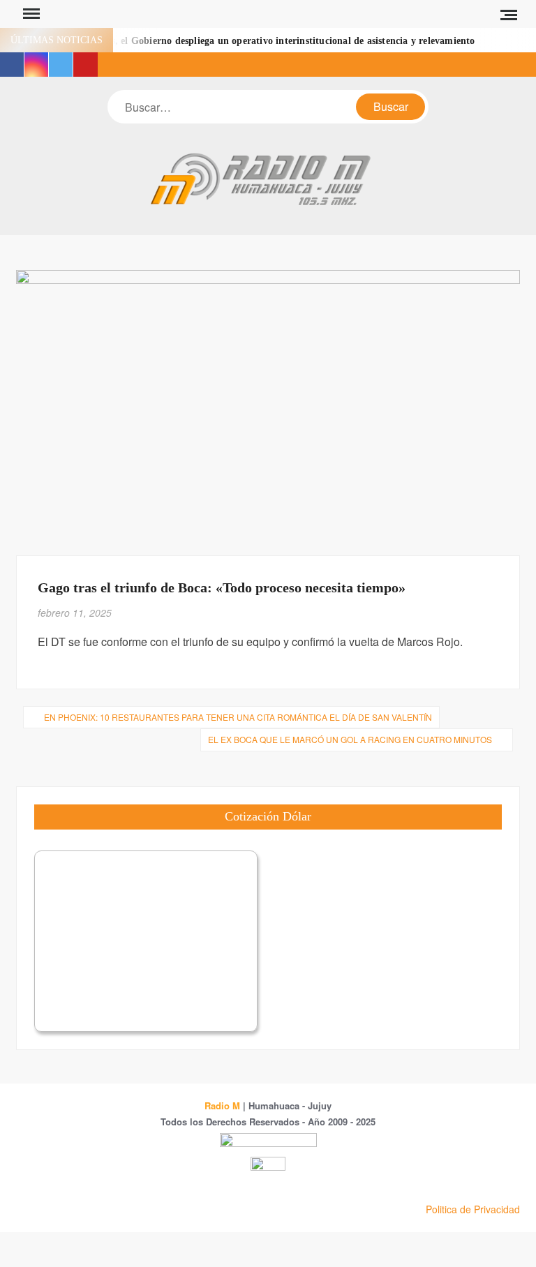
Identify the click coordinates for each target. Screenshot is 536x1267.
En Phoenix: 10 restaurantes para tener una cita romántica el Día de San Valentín (238, 717)
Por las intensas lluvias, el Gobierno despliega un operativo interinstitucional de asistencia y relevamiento (245, 41)
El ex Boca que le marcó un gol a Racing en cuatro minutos (350, 739)
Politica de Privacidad (473, 1209)
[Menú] (30, 14)
